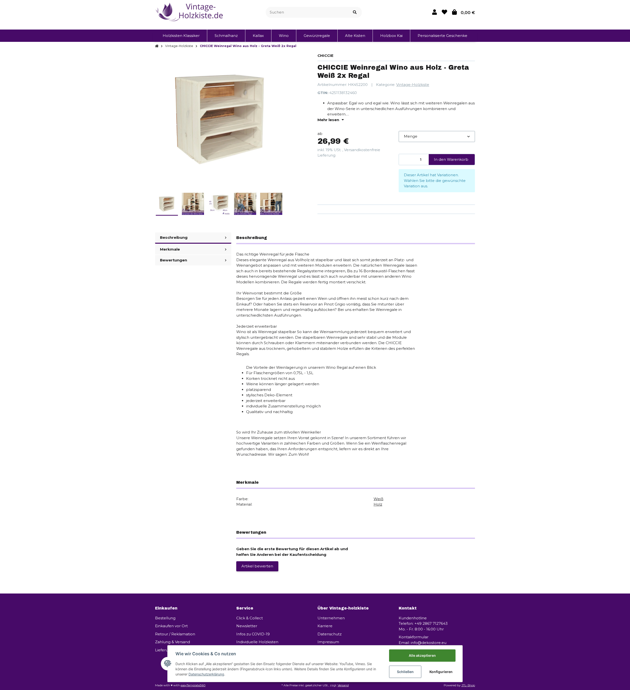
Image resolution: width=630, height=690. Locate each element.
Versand (343, 685)
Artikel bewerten (257, 566)
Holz (378, 504)
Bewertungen (173, 260)
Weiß (378, 499)
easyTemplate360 (193, 685)
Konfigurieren (441, 672)
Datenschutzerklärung (206, 674)
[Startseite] (156, 46)
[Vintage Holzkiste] (190, 12)
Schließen (405, 672)
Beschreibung (174, 237)
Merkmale (170, 249)
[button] (434, 12)
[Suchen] (355, 12)
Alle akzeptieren (422, 655)
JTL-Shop (468, 685)
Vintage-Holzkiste (412, 84)
